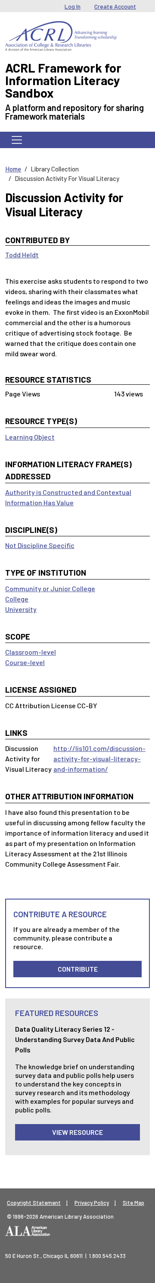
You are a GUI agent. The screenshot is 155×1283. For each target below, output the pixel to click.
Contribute (78, 969)
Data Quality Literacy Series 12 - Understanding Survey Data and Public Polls (75, 1039)
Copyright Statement (34, 1202)
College (16, 599)
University (21, 609)
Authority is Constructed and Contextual (68, 492)
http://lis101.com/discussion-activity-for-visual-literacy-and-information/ (99, 758)
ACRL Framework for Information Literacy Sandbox (63, 80)
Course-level (25, 662)
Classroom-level (30, 652)
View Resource (77, 1132)
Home (13, 169)
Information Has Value (39, 502)
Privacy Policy (91, 1202)
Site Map (133, 1202)
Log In (73, 6)
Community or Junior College (50, 588)
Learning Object (30, 437)
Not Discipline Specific (39, 545)
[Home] (61, 27)
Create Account (115, 6)
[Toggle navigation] (16, 140)
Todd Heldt (22, 254)
